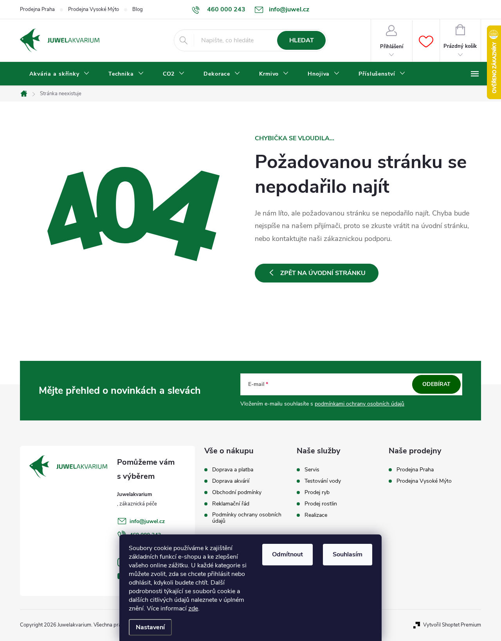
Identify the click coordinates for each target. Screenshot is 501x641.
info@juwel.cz (147, 521)
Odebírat (436, 384)
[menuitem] (59, 74)
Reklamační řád (230, 504)
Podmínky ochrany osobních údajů (246, 518)
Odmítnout (287, 554)
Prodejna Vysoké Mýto (93, 9)
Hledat (301, 40)
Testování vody (323, 481)
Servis (312, 470)
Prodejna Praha (37, 9)
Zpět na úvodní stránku (323, 273)
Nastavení (150, 627)
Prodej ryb (317, 492)
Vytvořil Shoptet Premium (452, 624)
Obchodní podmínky (236, 492)
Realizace (316, 515)
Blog (137, 9)
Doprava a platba (232, 470)
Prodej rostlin (321, 504)
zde (193, 608)
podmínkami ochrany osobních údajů (359, 403)
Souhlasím (347, 554)
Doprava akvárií (230, 481)
